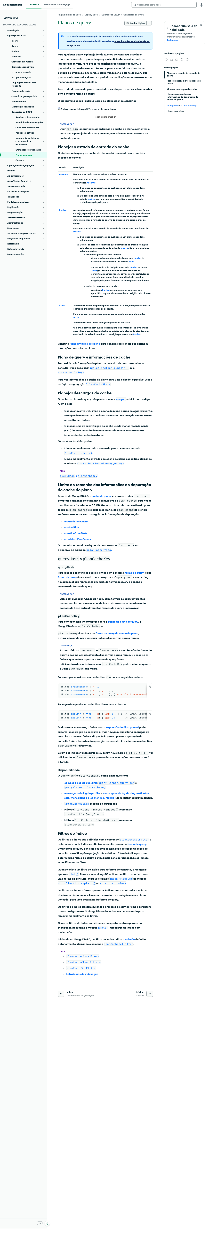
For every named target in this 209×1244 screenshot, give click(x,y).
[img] (166, 59)
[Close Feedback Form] (201, 25)
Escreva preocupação (22, 106)
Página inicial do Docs (69, 14)
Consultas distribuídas (27, 127)
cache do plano (101, 496)
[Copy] (150, 686)
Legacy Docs (91, 14)
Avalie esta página (174, 53)
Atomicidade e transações (29, 122)
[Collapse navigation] (47, 1223)
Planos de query (24, 155)
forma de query (134, 572)
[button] (105, 113)
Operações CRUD (111, 14)
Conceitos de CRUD (133, 14)
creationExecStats (75, 533)
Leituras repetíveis (21, 72)
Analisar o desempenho (28, 117)
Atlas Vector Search (17, 181)
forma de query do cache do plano (117, 633)
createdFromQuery (76, 521)
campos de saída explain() (80, 782)
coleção (130, 939)
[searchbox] (164, 5)
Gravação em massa (22, 61)
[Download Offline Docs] (39, 1223)
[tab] (33, 4)
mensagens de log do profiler (82, 793)
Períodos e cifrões (25, 132)
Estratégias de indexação (82, 974)
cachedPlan (71, 527)
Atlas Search (14, 176)
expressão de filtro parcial (122, 727)
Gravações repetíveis (22, 67)
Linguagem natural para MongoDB (23, 84)
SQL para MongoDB (21, 77)
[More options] (149, 23)
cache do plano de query (123, 621)
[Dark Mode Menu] (201, 5)
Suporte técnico (15, 254)
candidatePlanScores (77, 539)
